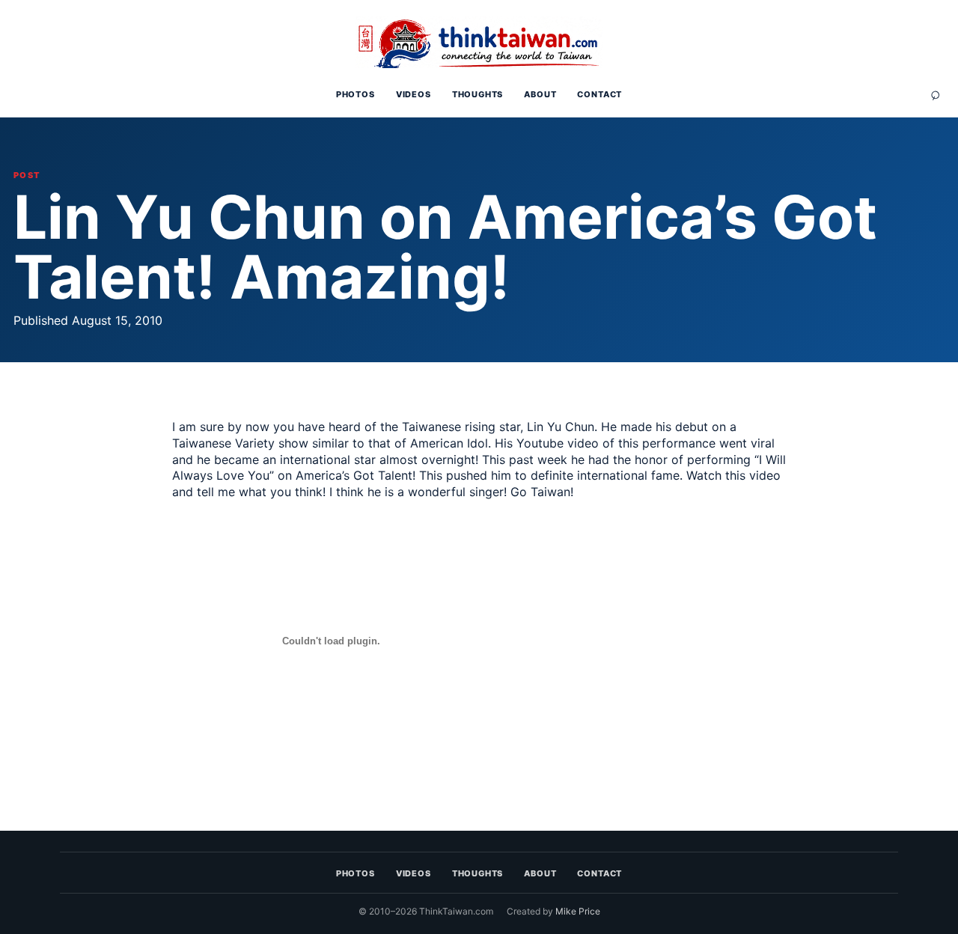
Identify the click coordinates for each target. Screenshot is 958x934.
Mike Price (577, 911)
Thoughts (478, 94)
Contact (599, 94)
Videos (413, 94)
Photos (355, 94)
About (540, 94)
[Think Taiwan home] (479, 42)
